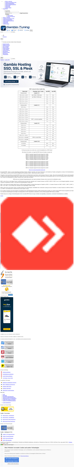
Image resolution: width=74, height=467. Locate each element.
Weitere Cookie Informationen (13, 463)
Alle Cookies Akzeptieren (12, 458)
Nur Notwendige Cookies (12, 461)
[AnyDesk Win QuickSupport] (37, 233)
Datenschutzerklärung (25, 455)
